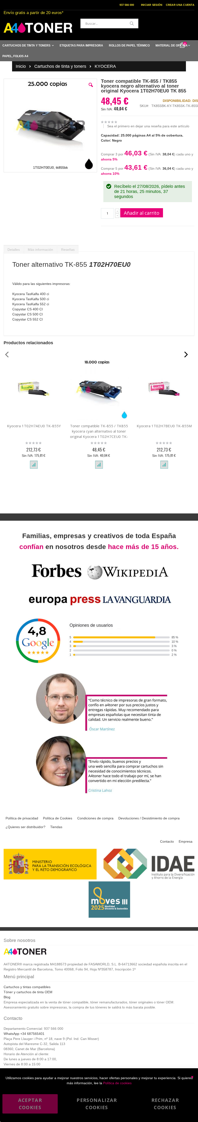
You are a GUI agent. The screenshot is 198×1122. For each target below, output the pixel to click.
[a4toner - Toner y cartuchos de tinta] (38, 28)
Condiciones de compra (95, 818)
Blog (7, 997)
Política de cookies (117, 1083)
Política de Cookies (57, 818)
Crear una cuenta (180, 4)
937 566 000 (127, 4)
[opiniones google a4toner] (99, 669)
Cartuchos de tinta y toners (60, 66)
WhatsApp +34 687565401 (24, 1034)
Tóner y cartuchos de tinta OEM (28, 992)
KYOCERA (105, 66)
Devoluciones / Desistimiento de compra (149, 818)
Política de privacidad (22, 818)
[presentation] (14, 248)
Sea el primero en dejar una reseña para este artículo (148, 126)
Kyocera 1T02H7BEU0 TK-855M (164, 425)
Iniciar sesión (152, 4)
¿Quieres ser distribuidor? (25, 827)
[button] (91, 88)
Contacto (167, 841)
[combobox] (109, 23)
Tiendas (56, 827)
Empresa (185, 841)
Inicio (21, 66)
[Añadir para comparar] (34, 465)
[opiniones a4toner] (99, 731)
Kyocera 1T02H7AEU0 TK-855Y (34, 425)
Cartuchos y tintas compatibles (27, 987)
